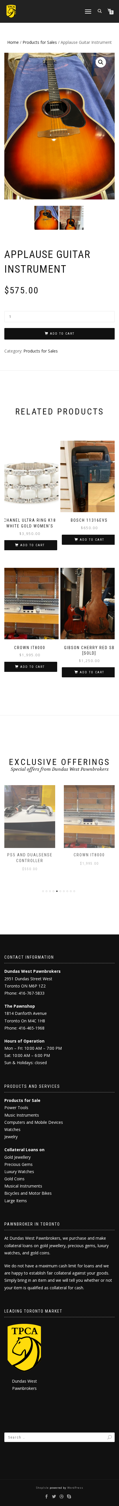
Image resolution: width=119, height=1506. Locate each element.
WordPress (74, 1488)
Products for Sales (40, 42)
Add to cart (62, 333)
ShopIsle (43, 1488)
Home (13, 42)
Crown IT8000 (89, 855)
